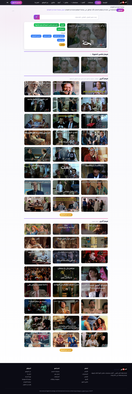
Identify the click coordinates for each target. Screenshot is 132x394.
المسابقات (56, 377)
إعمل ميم (56, 374)
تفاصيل (62, 44)
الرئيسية (105, 2)
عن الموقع (45, 2)
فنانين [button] (66, 2)
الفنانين (86, 377)
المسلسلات (85, 374)
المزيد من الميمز (66, 215)
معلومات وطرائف (54, 379)
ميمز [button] (98, 2)
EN (7, 2)
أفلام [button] (83, 2)
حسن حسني (47, 36)
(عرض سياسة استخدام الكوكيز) (56, 9)
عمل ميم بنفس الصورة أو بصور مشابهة (46, 25)
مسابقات (90, 2)
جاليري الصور (85, 382)
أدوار (59, 2)
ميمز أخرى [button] (61, 29)
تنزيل (62, 25)
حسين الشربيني (36, 36)
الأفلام (86, 371)
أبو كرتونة (61, 40)
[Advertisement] (13, 39)
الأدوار (86, 379)
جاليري (53, 2)
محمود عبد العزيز (59, 36)
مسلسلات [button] (75, 2)
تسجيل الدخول (16, 2)
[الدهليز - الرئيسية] (123, 3)
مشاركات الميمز (55, 371)
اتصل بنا (37, 2)
